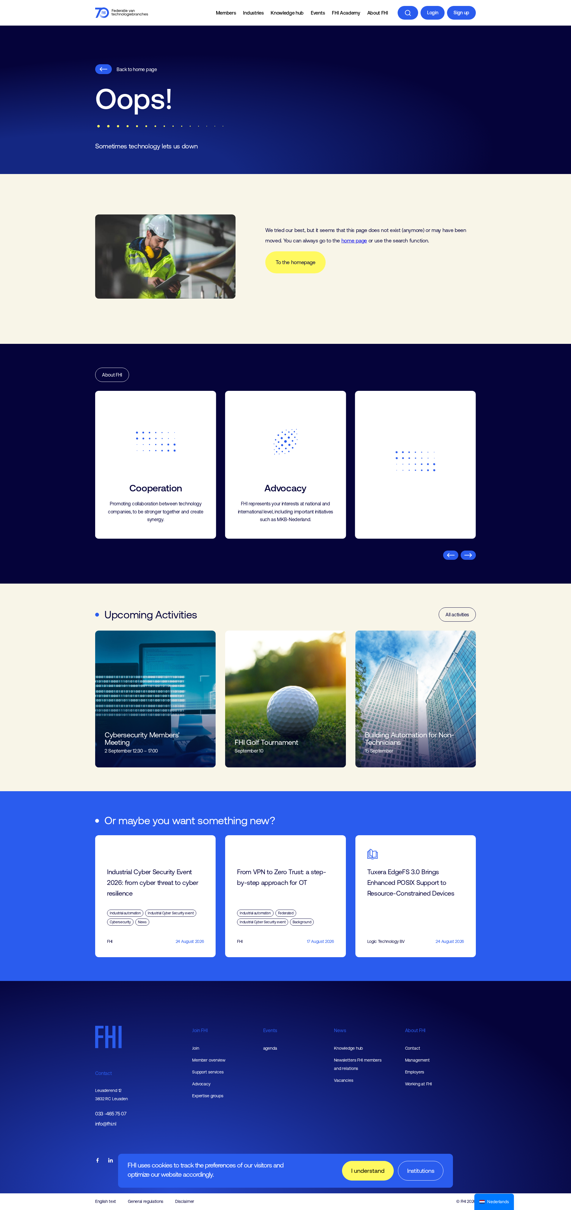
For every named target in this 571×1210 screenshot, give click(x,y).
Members (226, 12)
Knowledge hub (287, 12)
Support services (208, 1040)
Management (417, 1028)
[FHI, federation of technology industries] (121, 12)
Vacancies (343, 1049)
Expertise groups (207, 1064)
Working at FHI (418, 1052)
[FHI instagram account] (123, 1129)
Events (318, 12)
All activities (457, 583)
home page (354, 241)
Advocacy (201, 1052)
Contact (103, 1042)
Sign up (461, 12)
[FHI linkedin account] (110, 1129)
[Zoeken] (408, 13)
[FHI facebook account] (97, 1129)
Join (195, 1017)
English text (105, 1170)
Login (432, 12)
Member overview (208, 1028)
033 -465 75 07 (110, 1082)
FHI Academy (346, 12)
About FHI (377, 12)
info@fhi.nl (105, 1092)
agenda (270, 1017)
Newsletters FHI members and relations (358, 1033)
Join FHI (200, 999)
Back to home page (137, 69)
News (340, 999)
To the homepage (295, 262)
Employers (414, 1040)
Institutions (420, 1170)
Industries (253, 12)
